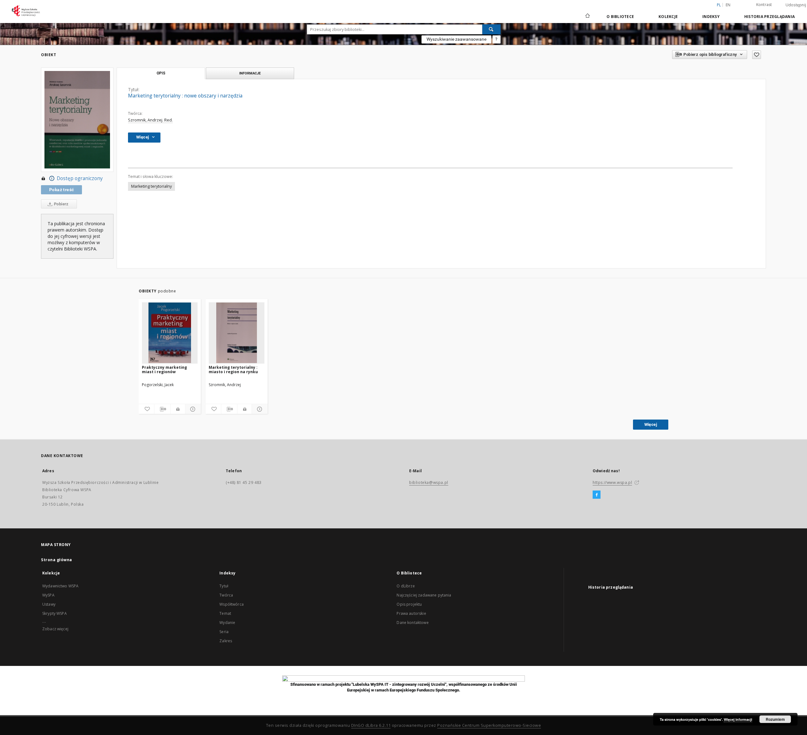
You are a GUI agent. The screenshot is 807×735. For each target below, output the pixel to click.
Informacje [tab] (250, 73)
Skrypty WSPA (54, 613)
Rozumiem (775, 719)
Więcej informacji (738, 719)
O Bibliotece (620, 16)
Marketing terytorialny (151, 186)
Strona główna (56, 559)
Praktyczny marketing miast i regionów (164, 369)
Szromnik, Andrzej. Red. (150, 120)
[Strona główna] (587, 16)
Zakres (225, 641)
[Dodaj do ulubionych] (756, 54)
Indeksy (711, 16)
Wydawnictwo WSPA (60, 586)
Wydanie (227, 622)
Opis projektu (409, 604)
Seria (224, 631)
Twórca (226, 595)
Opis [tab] (161, 73)
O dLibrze (406, 586)
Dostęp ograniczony (80, 178)
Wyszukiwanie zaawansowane (456, 39)
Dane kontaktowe (412, 622)
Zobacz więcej (55, 629)
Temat (225, 613)
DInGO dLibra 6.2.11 (371, 725)
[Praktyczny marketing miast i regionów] (169, 333)
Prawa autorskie (411, 613)
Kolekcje (668, 16)
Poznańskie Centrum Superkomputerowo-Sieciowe (489, 725)
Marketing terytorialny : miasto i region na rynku (233, 369)
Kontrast (764, 4)
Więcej (650, 424)
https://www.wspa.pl (612, 482)
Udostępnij (796, 5)
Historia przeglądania (769, 16)
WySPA (48, 595)
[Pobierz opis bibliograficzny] (162, 409)
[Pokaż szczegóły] (192, 409)
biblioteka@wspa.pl (428, 482)
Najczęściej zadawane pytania (424, 595)
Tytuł (223, 586)
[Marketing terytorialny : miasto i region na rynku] (236, 333)
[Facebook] (597, 495)
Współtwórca (231, 604)
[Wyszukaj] (491, 29)
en (728, 5)
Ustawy (48, 604)
